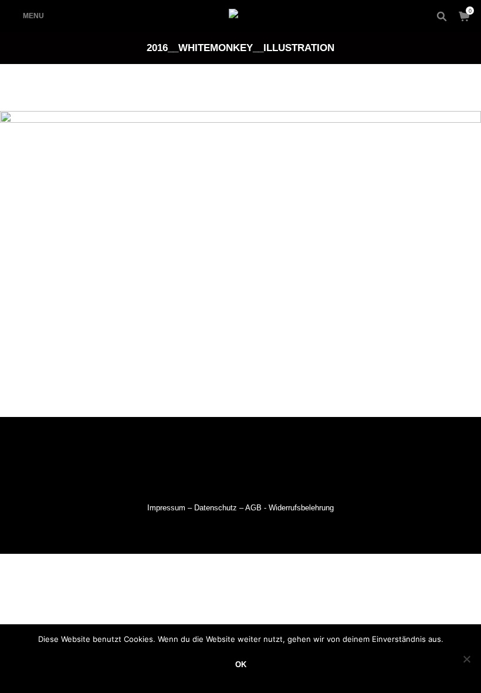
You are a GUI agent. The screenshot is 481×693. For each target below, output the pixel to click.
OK (240, 664)
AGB (253, 507)
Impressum (166, 507)
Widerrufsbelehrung (301, 507)
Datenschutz (215, 507)
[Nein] (466, 659)
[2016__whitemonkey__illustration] (240, 258)
